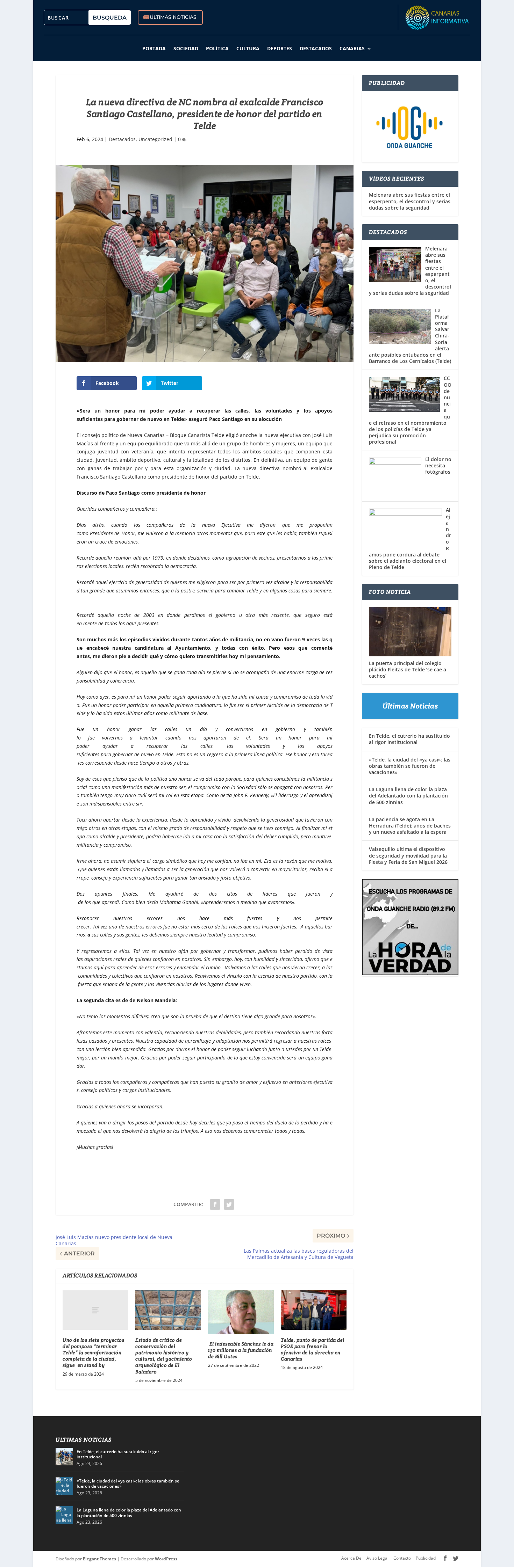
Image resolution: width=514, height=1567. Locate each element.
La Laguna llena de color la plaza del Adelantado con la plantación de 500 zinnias (408, 795)
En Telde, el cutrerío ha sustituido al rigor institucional (409, 739)
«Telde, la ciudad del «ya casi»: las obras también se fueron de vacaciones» (409, 765)
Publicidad (426, 1558)
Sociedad (185, 48)
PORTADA (154, 48)
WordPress (166, 1559)
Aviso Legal (377, 1558)
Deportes (279, 48)
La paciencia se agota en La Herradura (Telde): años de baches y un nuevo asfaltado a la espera (410, 825)
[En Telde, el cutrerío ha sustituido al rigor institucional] (64, 1456)
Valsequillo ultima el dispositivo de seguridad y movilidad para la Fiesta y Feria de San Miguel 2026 (408, 855)
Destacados (316, 48)
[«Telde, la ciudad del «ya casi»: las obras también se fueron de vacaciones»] (64, 1486)
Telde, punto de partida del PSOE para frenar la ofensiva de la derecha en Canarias (312, 1349)
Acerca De (351, 1558)
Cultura (247, 48)
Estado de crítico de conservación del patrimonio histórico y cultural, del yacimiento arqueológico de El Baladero (163, 1356)
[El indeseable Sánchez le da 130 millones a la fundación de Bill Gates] (241, 1312)
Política (217, 48)
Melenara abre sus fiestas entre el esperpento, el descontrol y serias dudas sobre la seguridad (409, 201)
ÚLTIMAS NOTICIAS (173, 17)
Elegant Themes (99, 1559)
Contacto (402, 1558)
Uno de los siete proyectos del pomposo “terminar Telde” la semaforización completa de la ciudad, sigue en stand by (93, 1353)
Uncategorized (155, 139)
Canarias (352, 48)
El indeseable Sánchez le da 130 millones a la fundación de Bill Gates (240, 1350)
